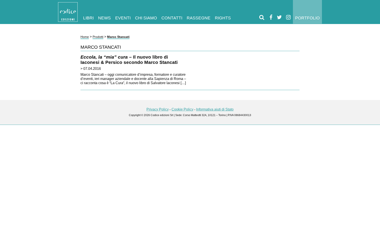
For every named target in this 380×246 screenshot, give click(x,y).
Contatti (171, 18)
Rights (223, 18)
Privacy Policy (157, 109)
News (104, 18)
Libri (88, 18)
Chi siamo (146, 18)
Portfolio (307, 18)
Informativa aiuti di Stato (215, 109)
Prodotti (98, 37)
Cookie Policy (182, 109)
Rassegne (198, 18)
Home (84, 37)
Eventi (123, 18)
